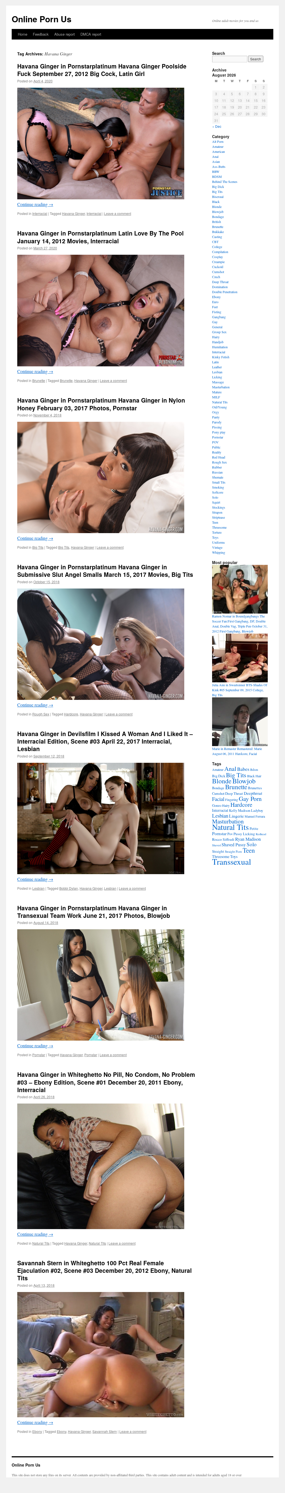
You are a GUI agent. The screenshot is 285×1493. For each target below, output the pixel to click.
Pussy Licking (244, 833)
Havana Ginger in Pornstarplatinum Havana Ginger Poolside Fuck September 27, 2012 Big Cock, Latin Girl (101, 70)
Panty (216, 417)
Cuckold (217, 266)
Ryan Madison (248, 839)
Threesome (219, 527)
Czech (216, 276)
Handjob (217, 342)
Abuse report (64, 34)
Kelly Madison (239, 810)
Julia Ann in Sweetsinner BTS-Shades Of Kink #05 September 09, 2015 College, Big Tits (239, 690)
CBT (215, 241)
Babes (243, 769)
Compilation (220, 251)
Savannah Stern (104, 1431)
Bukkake (218, 231)
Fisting (216, 312)
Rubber (217, 467)
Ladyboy (257, 810)
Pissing (217, 427)
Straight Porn (233, 851)
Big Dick (218, 186)
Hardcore (71, 714)
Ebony (37, 1431)
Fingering (231, 799)
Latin (215, 362)
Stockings (218, 507)
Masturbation (221, 387)
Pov (230, 834)
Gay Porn (250, 799)
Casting (217, 236)
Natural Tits (41, 1243)
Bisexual (217, 196)
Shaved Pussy (234, 845)
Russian (217, 472)
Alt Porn (217, 141)
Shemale (217, 477)
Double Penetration (224, 292)
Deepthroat (253, 793)
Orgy (215, 412)
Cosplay (217, 256)
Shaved (216, 845)
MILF (216, 397)
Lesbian (38, 888)
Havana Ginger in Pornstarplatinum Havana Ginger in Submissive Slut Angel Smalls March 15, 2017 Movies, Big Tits (105, 570)
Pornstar (38, 1054)
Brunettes (255, 787)
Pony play (218, 432)
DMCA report (90, 34)
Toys (215, 537)
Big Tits (37, 547)
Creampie (218, 261)
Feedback (41, 34)
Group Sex (219, 332)
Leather (217, 367)
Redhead (261, 834)
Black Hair (254, 776)
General (217, 327)
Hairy (216, 337)
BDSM (217, 176)
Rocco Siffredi (223, 839)
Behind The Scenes (224, 181)
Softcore (217, 492)
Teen (215, 522)
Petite (254, 828)
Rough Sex (40, 714)
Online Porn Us (42, 19)
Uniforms (218, 542)
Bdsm (254, 770)
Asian (216, 161)
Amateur (217, 146)
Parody (217, 422)
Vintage (217, 547)
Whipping (218, 552)
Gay (215, 322)
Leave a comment (117, 213)
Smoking (218, 487)
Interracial (39, 213)
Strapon (217, 512)
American (218, 151)
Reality (216, 452)
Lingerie (236, 816)
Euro (215, 302)
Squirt (216, 502)
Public (216, 447)
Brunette (38, 380)
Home (22, 34)
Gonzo (216, 805)
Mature (217, 392)
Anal (215, 156)
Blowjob (217, 211)
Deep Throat (220, 282)
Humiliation (220, 347)
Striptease (218, 517)
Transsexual (231, 861)
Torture (217, 532)
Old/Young (219, 407)
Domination (220, 287)
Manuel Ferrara (255, 816)
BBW (215, 171)
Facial (218, 798)
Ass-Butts (218, 166)
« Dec (216, 126)
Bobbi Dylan (68, 888)
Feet (215, 307)
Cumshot (218, 271)
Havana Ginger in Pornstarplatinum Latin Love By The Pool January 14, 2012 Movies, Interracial (100, 237)
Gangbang (219, 317)
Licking (217, 377)
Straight (218, 851)
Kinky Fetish (220, 357)
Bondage (218, 216)
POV (215, 442)
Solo (215, 497)
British (216, 221)
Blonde (217, 206)
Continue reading (35, 204)
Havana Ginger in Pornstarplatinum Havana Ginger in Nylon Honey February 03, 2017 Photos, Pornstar (101, 404)
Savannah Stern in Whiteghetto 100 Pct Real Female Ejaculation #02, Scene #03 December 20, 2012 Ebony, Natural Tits (104, 1270)
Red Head (218, 457)
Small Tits (218, 482)
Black (216, 201)
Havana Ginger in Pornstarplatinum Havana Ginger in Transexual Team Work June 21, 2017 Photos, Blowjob (93, 912)
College (217, 246)
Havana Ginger (73, 213)
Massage (218, 382)
